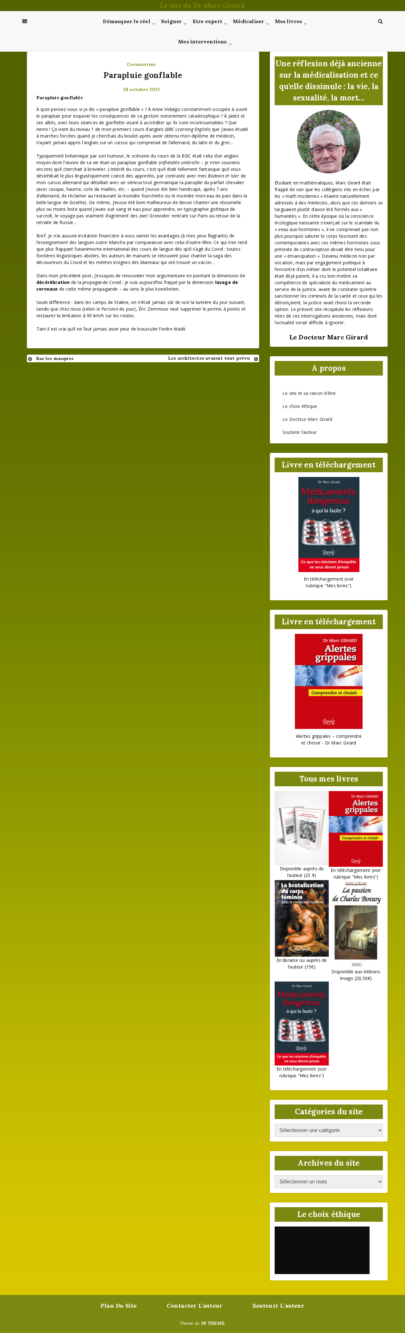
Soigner (171, 21)
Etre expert (207, 21)
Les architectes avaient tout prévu (209, 358)
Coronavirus (141, 64)
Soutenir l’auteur (300, 432)
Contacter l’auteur (195, 1305)
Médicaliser (248, 21)
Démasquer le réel (126, 21)
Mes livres (288, 21)
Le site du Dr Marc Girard (202, 5)
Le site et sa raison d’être (309, 393)
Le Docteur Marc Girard (307, 419)
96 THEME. (213, 1323)
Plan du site (119, 1305)
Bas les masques (54, 358)
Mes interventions (202, 41)
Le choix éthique (300, 406)
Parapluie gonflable (142, 75)
